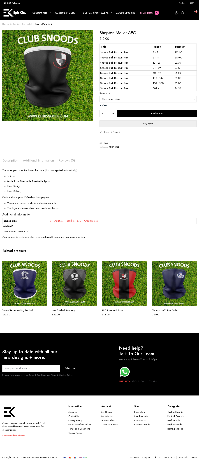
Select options (25, 302)
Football (29, 23)
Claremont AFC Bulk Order (165, 310)
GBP (192, 3)
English (182, 3)
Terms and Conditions (79, 428)
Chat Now (146, 13)
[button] (12, 3)
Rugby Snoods (174, 424)
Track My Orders (109, 424)
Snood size (105, 93)
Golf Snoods (173, 420)
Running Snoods (175, 428)
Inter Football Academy (63, 310)
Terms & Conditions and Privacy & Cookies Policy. (51, 375)
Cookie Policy (75, 433)
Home (5, 23)
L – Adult (55, 221)
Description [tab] (10, 160)
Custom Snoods (65, 13)
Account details (109, 420)
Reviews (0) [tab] (67, 160)
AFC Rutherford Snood (113, 310)
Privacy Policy (75, 420)
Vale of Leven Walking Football (17, 310)
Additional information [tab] (38, 160)
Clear (104, 105)
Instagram (146, 457)
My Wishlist (107, 416)
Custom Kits (39, 13)
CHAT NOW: (125, 381)
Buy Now (148, 123)
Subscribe (70, 368)
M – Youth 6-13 (69, 221)
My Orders (106, 412)
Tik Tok (156, 457)
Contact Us (73, 416)
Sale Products (141, 416)
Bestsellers (139, 412)
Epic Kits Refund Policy (79, 424)
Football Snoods (175, 416)
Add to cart (157, 113)
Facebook (134, 457)
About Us (73, 412)
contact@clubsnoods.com (13, 435)
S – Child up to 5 (88, 221)
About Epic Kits (125, 13)
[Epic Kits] (14, 13)
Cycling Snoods (175, 412)
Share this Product (112, 132)
